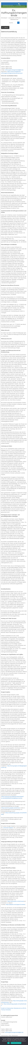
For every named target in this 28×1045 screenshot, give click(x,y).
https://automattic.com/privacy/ (15, 901)
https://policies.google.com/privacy (10, 808)
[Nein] (26, 1040)
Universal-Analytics (8, 827)
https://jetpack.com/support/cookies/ (15, 904)
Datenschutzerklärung (16, 1043)
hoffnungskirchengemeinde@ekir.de (14, 70)
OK (8, 1043)
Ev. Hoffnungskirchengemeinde (14, 13)
